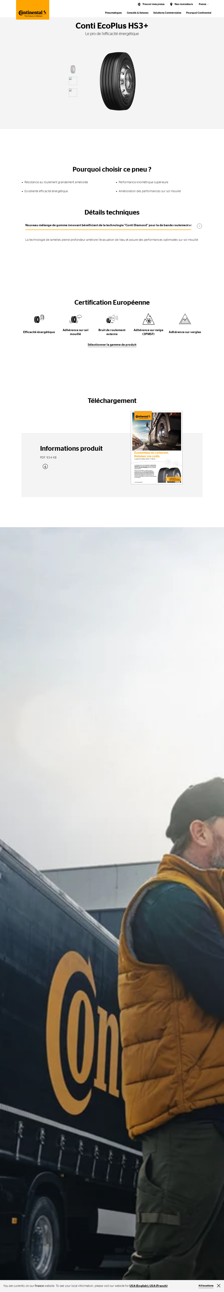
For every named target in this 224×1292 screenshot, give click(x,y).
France (202, 4)
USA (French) (158, 1286)
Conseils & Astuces (137, 13)
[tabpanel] (112, 237)
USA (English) (138, 1286)
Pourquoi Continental (198, 13)
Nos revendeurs (184, 4)
